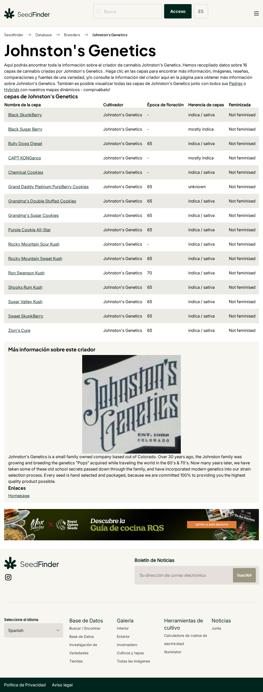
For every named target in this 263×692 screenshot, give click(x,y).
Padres (235, 83)
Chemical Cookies (25, 172)
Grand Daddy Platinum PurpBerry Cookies (48, 186)
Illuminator (172, 652)
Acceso (177, 11)
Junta (216, 628)
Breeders (72, 34)
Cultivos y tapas (130, 653)
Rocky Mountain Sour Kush (33, 244)
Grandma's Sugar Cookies (33, 215)
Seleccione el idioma (21, 619)
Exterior (123, 636)
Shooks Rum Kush (25, 287)
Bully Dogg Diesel (25, 143)
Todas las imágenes (133, 661)
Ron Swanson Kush (26, 272)
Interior (123, 628)
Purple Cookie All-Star (29, 229)
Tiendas (76, 661)
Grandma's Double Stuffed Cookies (42, 201)
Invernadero (127, 644)
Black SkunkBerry (25, 114)
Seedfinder (13, 34)
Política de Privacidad (25, 684)
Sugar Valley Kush (25, 301)
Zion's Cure (19, 330)
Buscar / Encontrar (84, 628)
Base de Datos (81, 636)
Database (43, 34)
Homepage (19, 495)
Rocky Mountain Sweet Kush (35, 258)
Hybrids (11, 89)
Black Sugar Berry (25, 129)
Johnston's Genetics (109, 34)
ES (200, 11)
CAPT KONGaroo (24, 157)
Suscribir (244, 575)
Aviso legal (62, 684)
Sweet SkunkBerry (25, 316)
